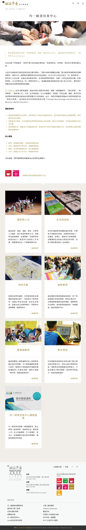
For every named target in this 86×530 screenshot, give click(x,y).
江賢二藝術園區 (48, 505)
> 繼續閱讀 (34, 248)
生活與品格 (62, 219)
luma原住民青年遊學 (14, 520)
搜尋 (73, 3)
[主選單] (83, 3)
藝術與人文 (23, 219)
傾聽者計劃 (11, 514)
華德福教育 (23, 349)
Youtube (77, 466)
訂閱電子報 (57, 467)
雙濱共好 (46, 511)
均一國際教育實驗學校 (15, 505)
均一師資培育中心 (13, 517)
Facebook (72, 466)
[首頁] (15, 3)
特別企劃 (23, 284)
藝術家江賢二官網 (13, 508)
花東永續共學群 (12, 511)
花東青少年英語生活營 (51, 514)
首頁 (6, 9)
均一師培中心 (10, 90)
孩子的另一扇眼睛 (49, 517)
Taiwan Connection (50, 508)
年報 (66, 467)
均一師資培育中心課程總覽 (23, 416)
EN (78, 3)
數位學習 (63, 349)
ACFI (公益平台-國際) (50, 520)
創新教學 (63, 284)
